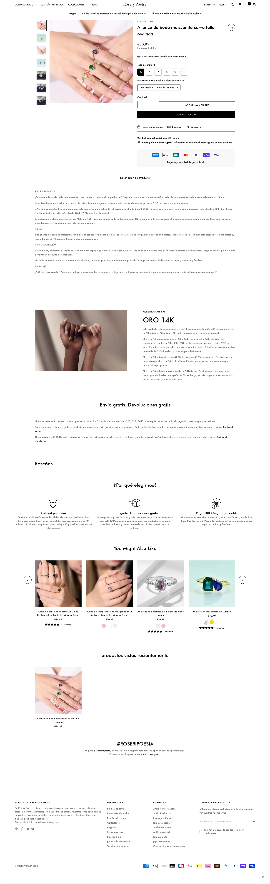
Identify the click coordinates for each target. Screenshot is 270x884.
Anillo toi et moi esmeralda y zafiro (211, 611)
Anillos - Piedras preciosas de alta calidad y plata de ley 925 (114, 13)
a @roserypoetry (102, 750)
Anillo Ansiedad (161, 832)
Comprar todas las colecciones (169, 846)
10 (183, 72)
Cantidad (142, 97)
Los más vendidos (52, 4)
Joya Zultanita (160, 837)
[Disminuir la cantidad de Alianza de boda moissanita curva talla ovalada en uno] (141, 104)
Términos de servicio (117, 846)
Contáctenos (113, 823)
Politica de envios (116, 808)
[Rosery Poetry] (135, 4)
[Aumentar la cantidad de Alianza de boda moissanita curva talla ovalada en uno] (153, 104)
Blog (95, 4)
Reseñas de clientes (117, 818)
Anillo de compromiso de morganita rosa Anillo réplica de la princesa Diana (109, 613)
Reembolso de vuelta (118, 813)
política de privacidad (118, 841)
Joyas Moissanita (161, 841)
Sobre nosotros (115, 832)
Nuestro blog (114, 837)
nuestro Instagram (150, 754)
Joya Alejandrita (161, 823)
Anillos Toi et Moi (162, 827)
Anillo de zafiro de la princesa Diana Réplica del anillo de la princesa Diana (58, 613)
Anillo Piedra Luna (162, 813)
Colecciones (76, 4)
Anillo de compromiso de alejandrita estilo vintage (161, 613)
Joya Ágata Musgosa (163, 818)
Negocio (111, 827)
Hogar (72, 13)
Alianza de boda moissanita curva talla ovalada (58, 720)
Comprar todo (24, 4)
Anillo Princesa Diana (164, 808)
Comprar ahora (186, 114)
